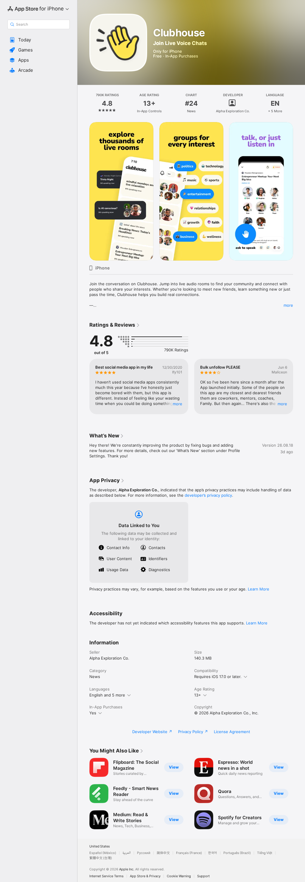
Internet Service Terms (106, 876)
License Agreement (232, 731)
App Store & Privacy (145, 876)
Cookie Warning (179, 876)
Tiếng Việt (264, 853)
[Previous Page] (83, 103)
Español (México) (102, 853)
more (288, 305)
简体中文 (163, 853)
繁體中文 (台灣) (100, 858)
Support (203, 876)
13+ (197, 695)
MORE (177, 403)
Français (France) (189, 853)
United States (99, 846)
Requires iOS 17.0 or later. (218, 676)
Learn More (258, 589)
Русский (143, 853)
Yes (92, 712)
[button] (38, 39)
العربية (126, 853)
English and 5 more (107, 695)
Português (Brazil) (237, 853)
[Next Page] (299, 103)
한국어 (212, 853)
